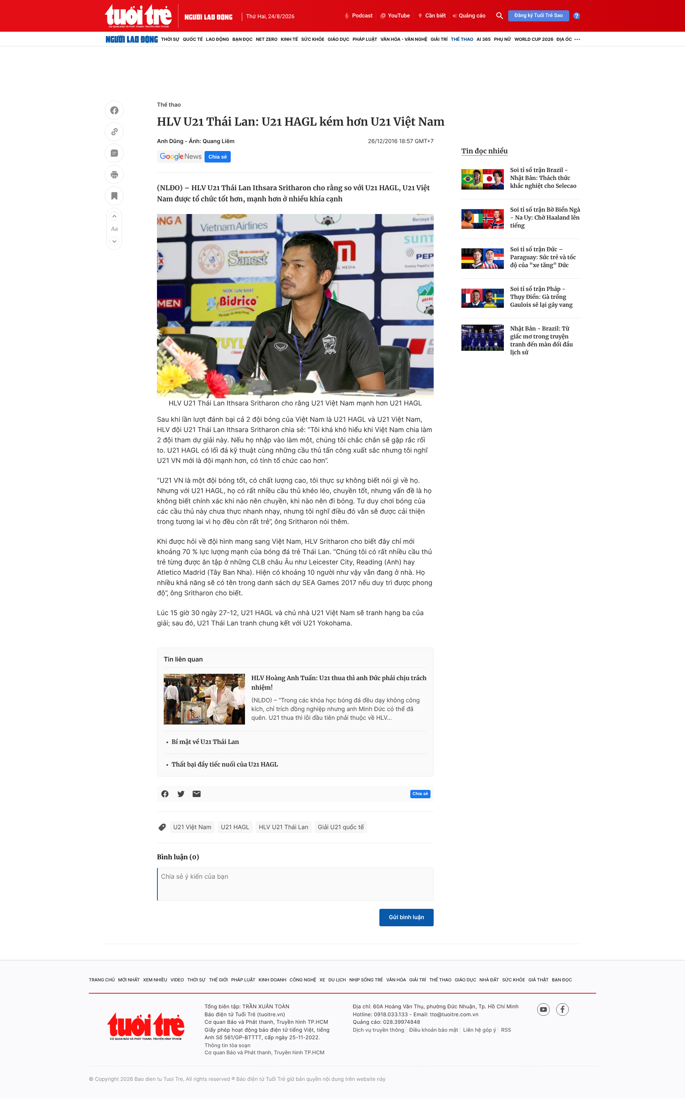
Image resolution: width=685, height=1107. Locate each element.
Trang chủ (102, 980)
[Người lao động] (208, 16)
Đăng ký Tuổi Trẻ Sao (539, 16)
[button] (114, 216)
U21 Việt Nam (192, 827)
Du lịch (337, 980)
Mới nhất (129, 980)
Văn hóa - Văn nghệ (404, 39)
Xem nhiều (155, 980)
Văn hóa (396, 980)
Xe (322, 980)
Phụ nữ (502, 39)
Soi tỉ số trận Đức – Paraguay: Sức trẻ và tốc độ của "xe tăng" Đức (543, 257)
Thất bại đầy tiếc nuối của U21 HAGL (225, 765)
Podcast (362, 16)
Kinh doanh (273, 980)
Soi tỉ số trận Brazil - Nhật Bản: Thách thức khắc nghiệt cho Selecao (543, 177)
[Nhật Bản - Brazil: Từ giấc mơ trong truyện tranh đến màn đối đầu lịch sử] (482, 338)
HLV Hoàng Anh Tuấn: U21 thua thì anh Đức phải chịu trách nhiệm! (339, 683)
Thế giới (218, 980)
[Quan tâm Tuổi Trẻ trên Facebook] (562, 1009)
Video (177, 980)
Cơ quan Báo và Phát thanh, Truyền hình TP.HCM (265, 1053)
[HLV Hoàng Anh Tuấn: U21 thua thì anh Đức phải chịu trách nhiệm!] (204, 699)
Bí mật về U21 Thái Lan (205, 742)
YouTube (399, 16)
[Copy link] (114, 132)
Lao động (218, 39)
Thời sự (170, 39)
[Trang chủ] (132, 39)
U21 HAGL (235, 827)
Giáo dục (339, 39)
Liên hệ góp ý (479, 1030)
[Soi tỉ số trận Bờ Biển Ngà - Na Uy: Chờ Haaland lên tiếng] (482, 219)
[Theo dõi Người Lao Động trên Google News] (181, 156)
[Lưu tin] (114, 197)
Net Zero (266, 39)
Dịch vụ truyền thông (378, 1030)
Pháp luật (364, 39)
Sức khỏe (312, 39)
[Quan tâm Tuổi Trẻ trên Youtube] (543, 1009)
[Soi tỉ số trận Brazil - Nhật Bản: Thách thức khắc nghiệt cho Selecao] (482, 179)
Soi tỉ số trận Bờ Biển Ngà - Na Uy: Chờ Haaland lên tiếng (545, 217)
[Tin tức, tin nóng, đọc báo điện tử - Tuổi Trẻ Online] (145, 16)
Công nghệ (303, 980)
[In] (114, 175)
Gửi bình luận (406, 917)
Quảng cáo (472, 16)
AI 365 (483, 39)
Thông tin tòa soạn (228, 1045)
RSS (506, 1030)
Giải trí (439, 39)
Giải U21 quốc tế (341, 827)
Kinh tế (289, 39)
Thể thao (462, 39)
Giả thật (538, 980)
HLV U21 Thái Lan (283, 827)
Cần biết (435, 16)
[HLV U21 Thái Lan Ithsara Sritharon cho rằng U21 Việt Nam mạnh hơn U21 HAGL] (295, 306)
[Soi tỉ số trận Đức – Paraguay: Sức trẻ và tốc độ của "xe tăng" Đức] (482, 258)
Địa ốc (564, 39)
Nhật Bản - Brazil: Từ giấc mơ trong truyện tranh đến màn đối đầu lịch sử (541, 340)
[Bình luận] (114, 154)
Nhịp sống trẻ (366, 980)
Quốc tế (193, 39)
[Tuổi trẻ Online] (146, 1026)
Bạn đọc (242, 39)
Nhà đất (489, 980)
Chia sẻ (218, 157)
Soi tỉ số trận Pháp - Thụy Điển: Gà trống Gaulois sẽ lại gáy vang (541, 296)
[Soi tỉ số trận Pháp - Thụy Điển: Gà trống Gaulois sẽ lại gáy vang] (482, 298)
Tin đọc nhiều (484, 151)
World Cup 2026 (534, 39)
